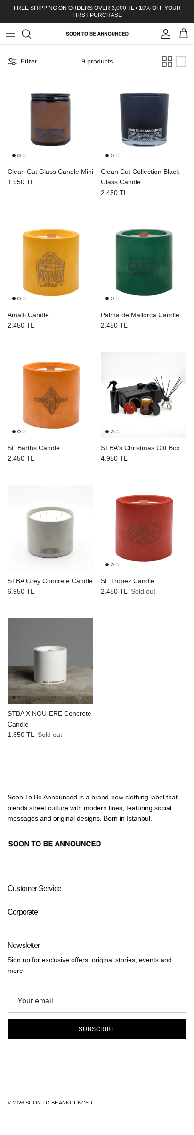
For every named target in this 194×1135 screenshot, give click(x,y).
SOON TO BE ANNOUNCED (58, 1102)
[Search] (31, 33)
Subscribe (97, 1029)
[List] (180, 61)
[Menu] (10, 33)
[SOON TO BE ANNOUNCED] (97, 34)
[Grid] (167, 61)
